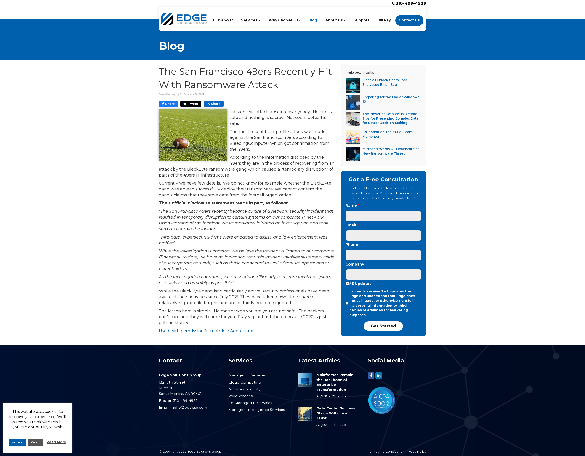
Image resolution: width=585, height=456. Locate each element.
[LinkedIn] (378, 375)
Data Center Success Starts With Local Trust (335, 413)
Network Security (245, 389)
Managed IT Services (247, 375)
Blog (312, 20)
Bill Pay (384, 20)
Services (249, 20)
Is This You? (222, 20)
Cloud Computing (245, 382)
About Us (334, 20)
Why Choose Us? (284, 20)
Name (352, 205)
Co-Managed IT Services (250, 403)
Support (361, 20)
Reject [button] (36, 442)
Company (355, 264)
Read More (56, 442)
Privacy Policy (415, 451)
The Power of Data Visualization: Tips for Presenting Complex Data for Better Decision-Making (390, 118)
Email (352, 225)
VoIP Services (241, 396)
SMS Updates (358, 284)
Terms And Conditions (385, 451)
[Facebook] (371, 375)
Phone (352, 244)
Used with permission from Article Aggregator (206, 330)
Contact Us (409, 20)
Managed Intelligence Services (257, 410)
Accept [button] (17, 442)
